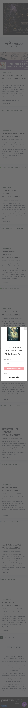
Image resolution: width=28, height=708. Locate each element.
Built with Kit (14, 377)
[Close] (25, 328)
